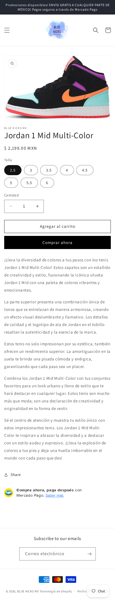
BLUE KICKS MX (28, 591)
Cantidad (11, 195)
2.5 (13, 170)
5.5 (29, 182)
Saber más (54, 495)
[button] (7, 30)
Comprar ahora (57, 242)
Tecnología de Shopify (56, 591)
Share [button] (16, 474)
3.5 (49, 170)
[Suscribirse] (89, 553)
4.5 (85, 170)
